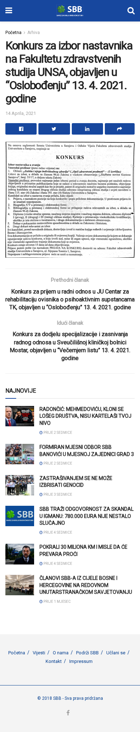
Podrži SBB (87, 652)
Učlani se (115, 652)
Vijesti (39, 652)
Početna (13, 32)
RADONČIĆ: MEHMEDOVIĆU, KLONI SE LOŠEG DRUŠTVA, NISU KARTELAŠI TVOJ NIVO (85, 416)
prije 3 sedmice (57, 494)
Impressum (81, 661)
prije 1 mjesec (57, 601)
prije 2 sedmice (57, 433)
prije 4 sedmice (57, 532)
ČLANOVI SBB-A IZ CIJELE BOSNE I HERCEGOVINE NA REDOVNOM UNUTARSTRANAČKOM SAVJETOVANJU (85, 585)
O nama (61, 652)
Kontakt (54, 661)
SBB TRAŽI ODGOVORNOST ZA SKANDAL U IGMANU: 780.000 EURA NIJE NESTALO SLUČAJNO (86, 516)
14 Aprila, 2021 (20, 113)
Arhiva (33, 32)
